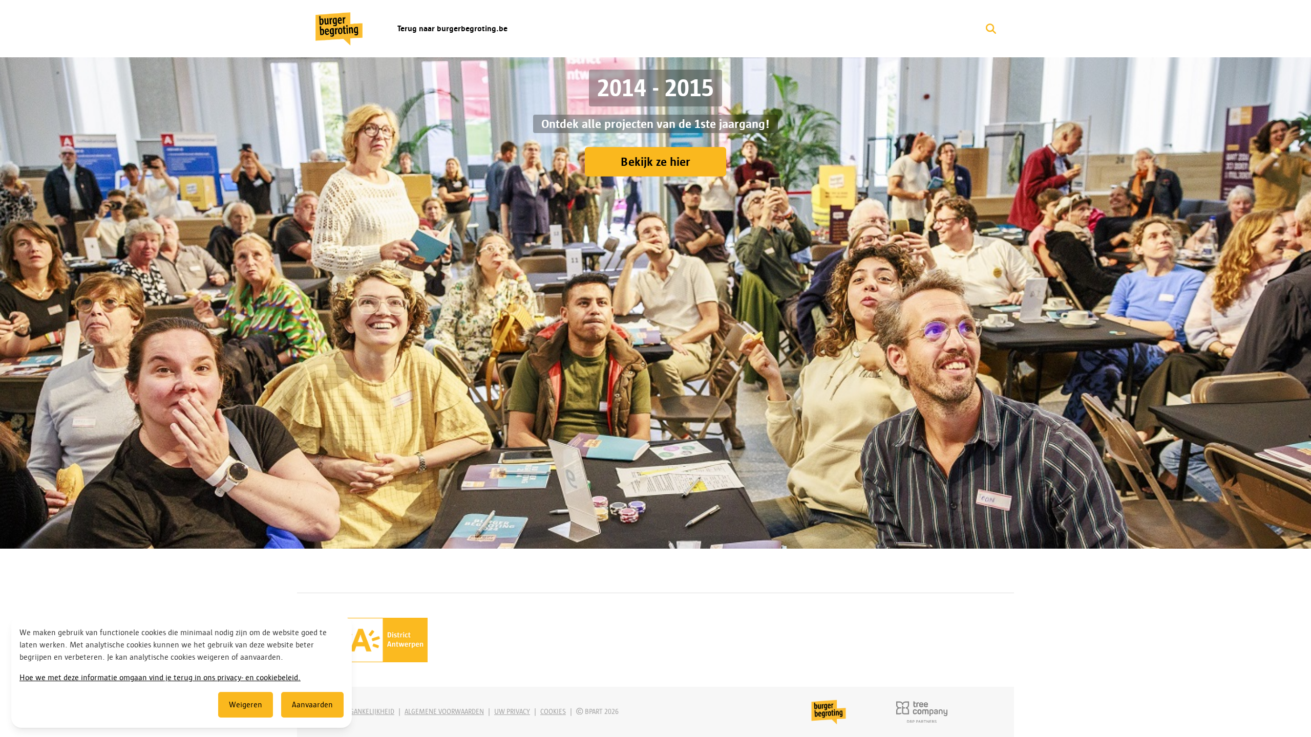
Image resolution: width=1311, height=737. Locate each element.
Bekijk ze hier (655, 161)
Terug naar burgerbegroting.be (452, 28)
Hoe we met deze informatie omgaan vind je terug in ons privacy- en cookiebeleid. (160, 677)
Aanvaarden (312, 704)
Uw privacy (512, 712)
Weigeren (245, 704)
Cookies (553, 712)
